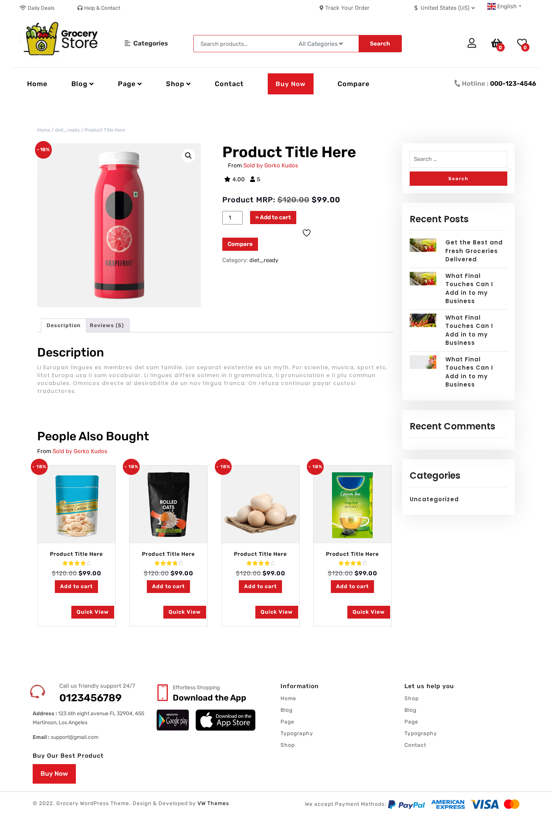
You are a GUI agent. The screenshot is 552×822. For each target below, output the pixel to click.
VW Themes (212, 803)
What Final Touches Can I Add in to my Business (469, 288)
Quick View (93, 612)
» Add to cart (273, 217)
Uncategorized (434, 499)
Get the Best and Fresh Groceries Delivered (474, 250)
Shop (288, 745)
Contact (229, 84)
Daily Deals (41, 8)
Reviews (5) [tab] (107, 325)
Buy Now (291, 84)
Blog (287, 710)
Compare (354, 84)
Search (380, 43)
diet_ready (67, 130)
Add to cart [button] (76, 586)
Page (287, 722)
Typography (297, 733)
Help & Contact (102, 8)
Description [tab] (64, 325)
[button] (188, 155)
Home (37, 84)
